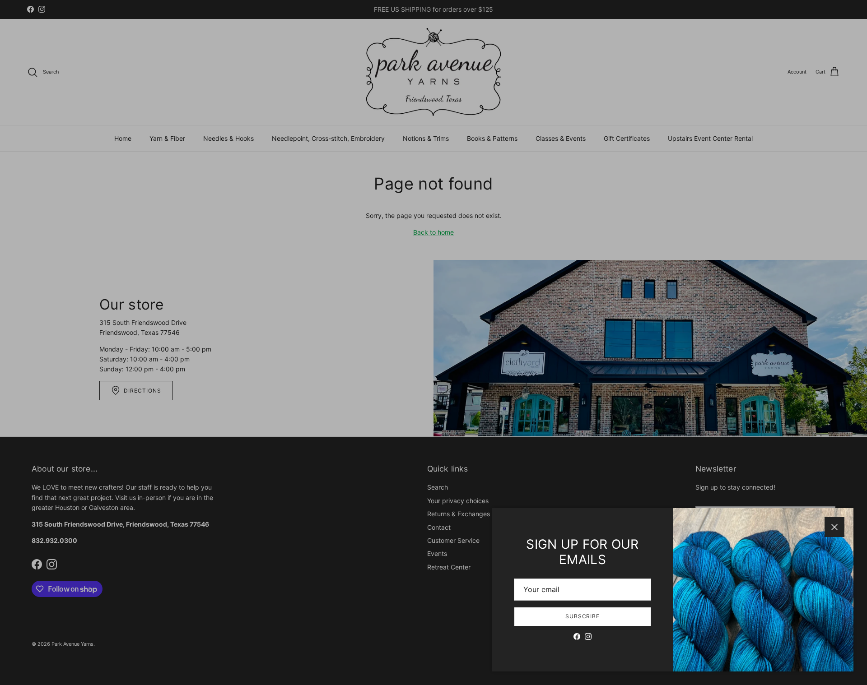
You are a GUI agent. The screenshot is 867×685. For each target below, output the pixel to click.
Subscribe (582, 616)
